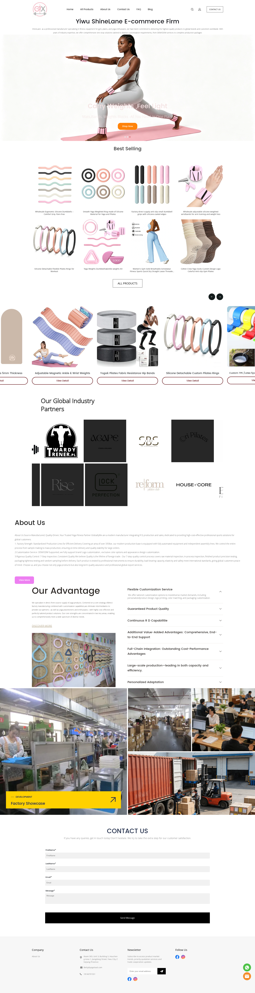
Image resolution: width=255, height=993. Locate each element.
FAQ (139, 9)
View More (24, 580)
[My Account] (200, 9)
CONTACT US (215, 9)
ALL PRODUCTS (127, 283)
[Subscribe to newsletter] (161, 971)
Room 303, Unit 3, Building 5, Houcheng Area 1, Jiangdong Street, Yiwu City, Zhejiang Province (101, 959)
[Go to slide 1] (125, 137)
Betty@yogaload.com (93, 967)
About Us (105, 9)
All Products (86, 9)
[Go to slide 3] (130, 137)
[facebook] (129, 979)
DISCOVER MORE (42, 626)
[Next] (219, 296)
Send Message (127, 917)
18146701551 (89, 974)
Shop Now (127, 126)
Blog (150, 9)
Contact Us (123, 9)
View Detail (62, 381)
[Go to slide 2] (127, 137)
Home (70, 9)
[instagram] (135, 979)
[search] (192, 10)
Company (38, 950)
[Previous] (212, 296)
